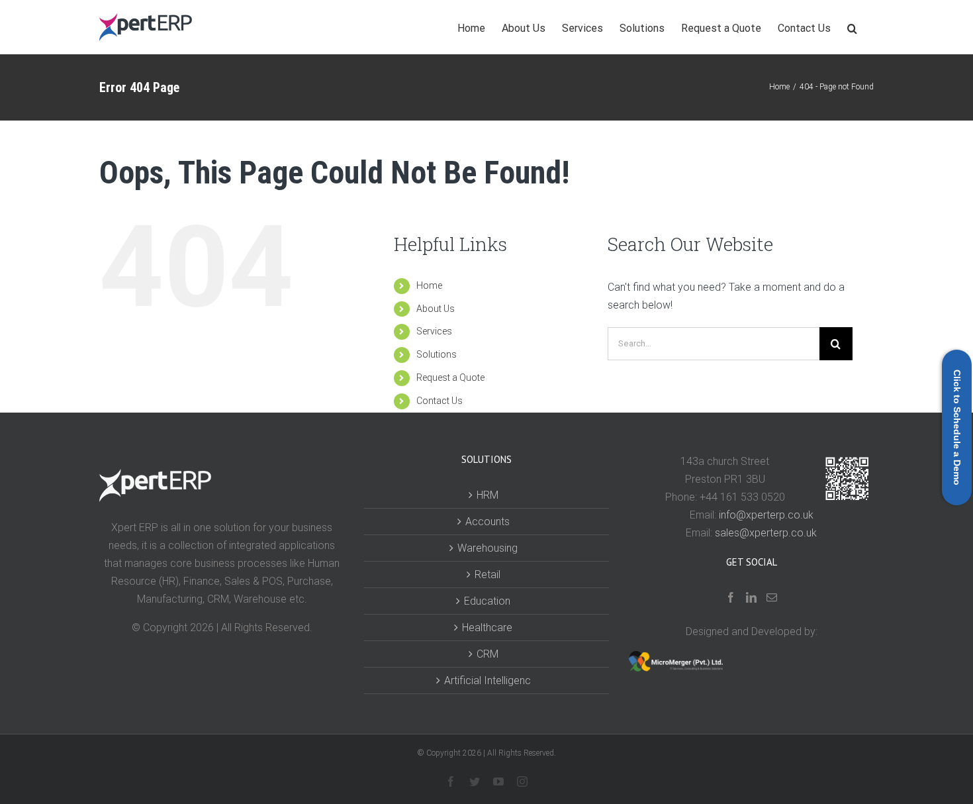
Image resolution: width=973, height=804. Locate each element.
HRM (487, 495)
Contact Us (439, 400)
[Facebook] (730, 597)
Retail (487, 574)
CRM (487, 654)
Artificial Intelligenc (487, 680)
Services (434, 331)
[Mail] (771, 597)
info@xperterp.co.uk (766, 515)
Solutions (436, 354)
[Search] (852, 26)
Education (487, 601)
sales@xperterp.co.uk (766, 533)
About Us (435, 308)
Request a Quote (450, 377)
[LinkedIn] (751, 597)
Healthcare (487, 627)
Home (429, 285)
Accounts (487, 521)
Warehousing (487, 548)
